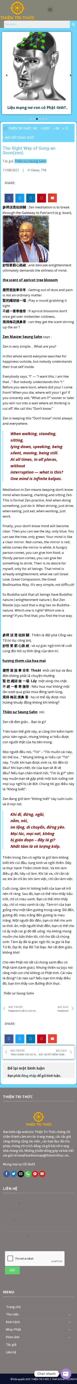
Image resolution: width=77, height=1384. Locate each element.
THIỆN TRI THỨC (40, 1379)
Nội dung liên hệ (15, 1237)
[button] (50, 9)
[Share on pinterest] (41, 198)
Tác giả (11, 1345)
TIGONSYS (71, 1379)
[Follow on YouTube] (42, 1174)
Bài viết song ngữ (19, 137)
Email (9, 1220)
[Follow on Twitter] (13, 1174)
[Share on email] (52, 198)
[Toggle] (69, 1314)
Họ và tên (11, 1204)
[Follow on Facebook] (6, 1174)
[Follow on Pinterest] (35, 1174)
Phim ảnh (13, 1337)
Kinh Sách (13, 1322)
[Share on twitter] (19, 198)
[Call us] (28, 1174)
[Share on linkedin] (30, 198)
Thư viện (12, 1314)
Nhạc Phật (13, 1329)
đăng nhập (29, 1076)
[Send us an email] (21, 1174)
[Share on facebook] (9, 198)
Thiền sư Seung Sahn (30, 161)
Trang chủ (13, 1307)
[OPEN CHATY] (66, 1373)
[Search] (73, 24)
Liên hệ (11, 1352)
